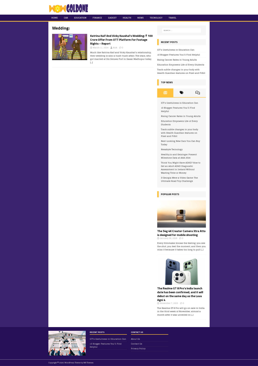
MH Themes (88, 362)
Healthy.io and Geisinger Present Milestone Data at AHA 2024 (179, 156)
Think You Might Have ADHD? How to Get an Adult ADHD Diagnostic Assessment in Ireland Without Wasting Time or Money (180, 167)
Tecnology (156, 18)
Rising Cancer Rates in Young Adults (177, 60)
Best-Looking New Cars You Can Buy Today (180, 142)
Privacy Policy (138, 348)
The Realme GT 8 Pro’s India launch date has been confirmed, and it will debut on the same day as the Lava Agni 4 (180, 294)
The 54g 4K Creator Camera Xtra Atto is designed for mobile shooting (181, 233)
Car (66, 18)
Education (80, 18)
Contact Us (136, 344)
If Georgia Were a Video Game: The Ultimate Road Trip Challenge (179, 179)
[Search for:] (182, 30)
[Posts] (165, 92)
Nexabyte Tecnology (172, 149)
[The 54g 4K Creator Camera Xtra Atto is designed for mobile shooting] (181, 226)
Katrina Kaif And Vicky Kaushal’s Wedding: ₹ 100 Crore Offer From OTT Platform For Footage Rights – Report (121, 39)
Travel (172, 18)
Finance (97, 18)
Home (54, 18)
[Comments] (198, 92)
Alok (115, 47)
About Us (135, 339)
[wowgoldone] (69, 13)
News (140, 18)
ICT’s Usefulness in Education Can (175, 50)
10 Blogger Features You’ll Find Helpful (178, 55)
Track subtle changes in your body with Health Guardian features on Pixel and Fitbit (181, 71)
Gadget (112, 18)
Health (127, 18)
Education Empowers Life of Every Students (180, 65)
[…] (91, 62)
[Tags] (181, 92)
